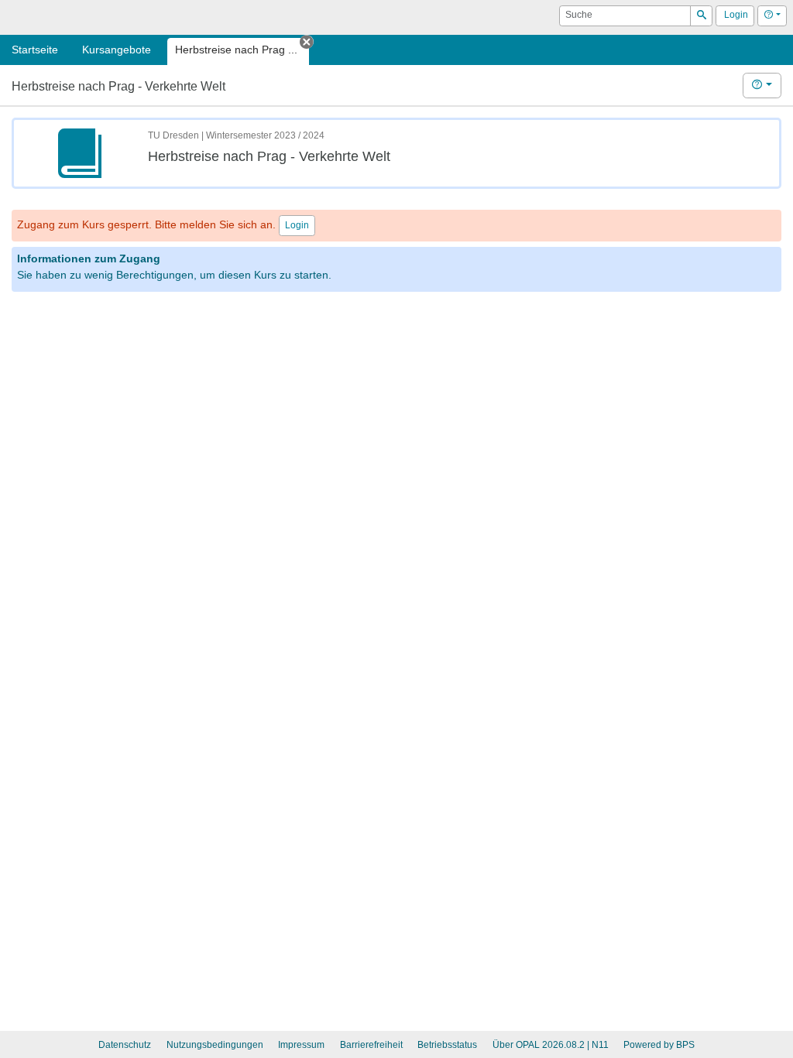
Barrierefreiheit (371, 1044)
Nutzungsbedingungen (214, 1044)
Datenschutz (124, 1044)
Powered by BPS (659, 1044)
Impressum (301, 1044)
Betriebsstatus (447, 1044)
